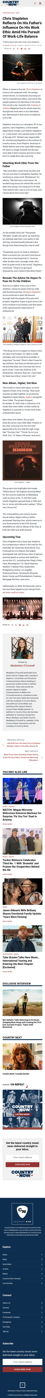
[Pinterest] (21, 48)
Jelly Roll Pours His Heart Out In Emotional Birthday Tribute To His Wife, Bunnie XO (23, 744)
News (17, 13)
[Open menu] (40, 3)
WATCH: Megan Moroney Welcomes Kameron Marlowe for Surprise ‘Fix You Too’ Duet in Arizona (22, 814)
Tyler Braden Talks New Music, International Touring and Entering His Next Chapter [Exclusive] (21, 962)
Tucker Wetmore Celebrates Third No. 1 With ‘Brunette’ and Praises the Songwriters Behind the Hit (21, 865)
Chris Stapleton (8, 13)
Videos (12, 806)
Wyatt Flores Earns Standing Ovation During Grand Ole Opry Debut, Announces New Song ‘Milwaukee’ (20, 757)
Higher (28, 397)
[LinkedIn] (25, 48)
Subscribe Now (22, 1165)
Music (5, 857)
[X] (17, 48)
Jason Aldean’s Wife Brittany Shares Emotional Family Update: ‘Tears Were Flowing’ (22, 913)
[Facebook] (14, 48)
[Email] (29, 48)
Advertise (11, 1391)
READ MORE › (8, 824)
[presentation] (22, 791)
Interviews (8, 954)
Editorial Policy (32, 1391)
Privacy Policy (20, 1391)
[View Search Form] (35, 3)
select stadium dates (14, 592)
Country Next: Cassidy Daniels (16, 1074)
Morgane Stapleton (32, 292)
